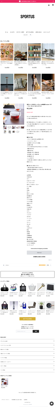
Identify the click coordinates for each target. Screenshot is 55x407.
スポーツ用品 (3, 365)
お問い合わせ (38, 32)
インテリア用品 (4, 357)
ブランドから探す (4, 341)
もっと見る (7, 67)
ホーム (6, 32)
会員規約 (25, 399)
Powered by (26, 404)
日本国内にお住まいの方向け (39, 256)
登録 (36, 331)
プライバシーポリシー (6, 399)
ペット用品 (3, 370)
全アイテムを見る (30, 32)
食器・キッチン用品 (5, 349)
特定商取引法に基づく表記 (17, 399)
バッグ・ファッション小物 (6, 345)
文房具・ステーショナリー (6, 361)
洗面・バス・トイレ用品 (5, 353)
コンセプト (12, 32)
